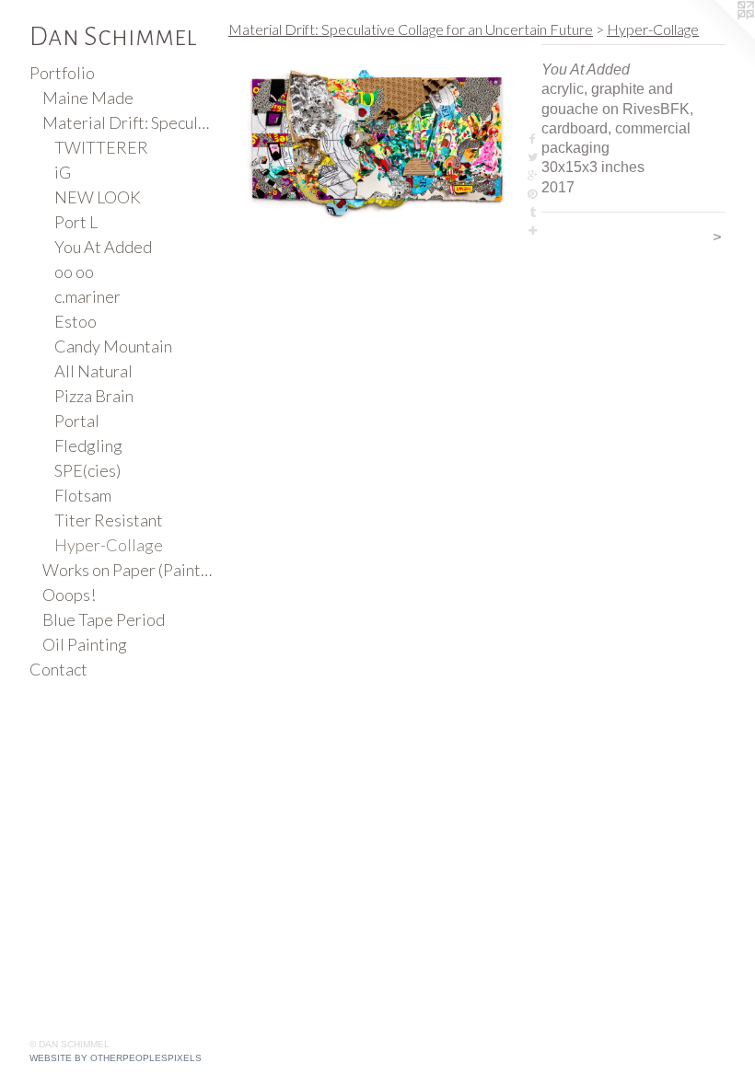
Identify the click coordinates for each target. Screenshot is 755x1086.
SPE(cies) (87, 470)
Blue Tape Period (103, 619)
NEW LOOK (97, 197)
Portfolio (62, 73)
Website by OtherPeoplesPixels (115, 1058)
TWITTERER (101, 147)
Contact (58, 669)
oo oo (74, 271)
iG (62, 172)
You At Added (103, 247)
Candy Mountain (113, 346)
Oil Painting (84, 644)
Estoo (75, 321)
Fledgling (88, 445)
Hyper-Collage (108, 545)
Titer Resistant (108, 520)
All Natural (93, 371)
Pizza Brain (94, 396)
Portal (76, 420)
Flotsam (82, 495)
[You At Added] (375, 142)
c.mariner (87, 296)
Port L (76, 222)
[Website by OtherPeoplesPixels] (718, 37)
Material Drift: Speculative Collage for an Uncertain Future (128, 122)
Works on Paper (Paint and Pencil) (128, 570)
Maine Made (88, 97)
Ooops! (69, 594)
